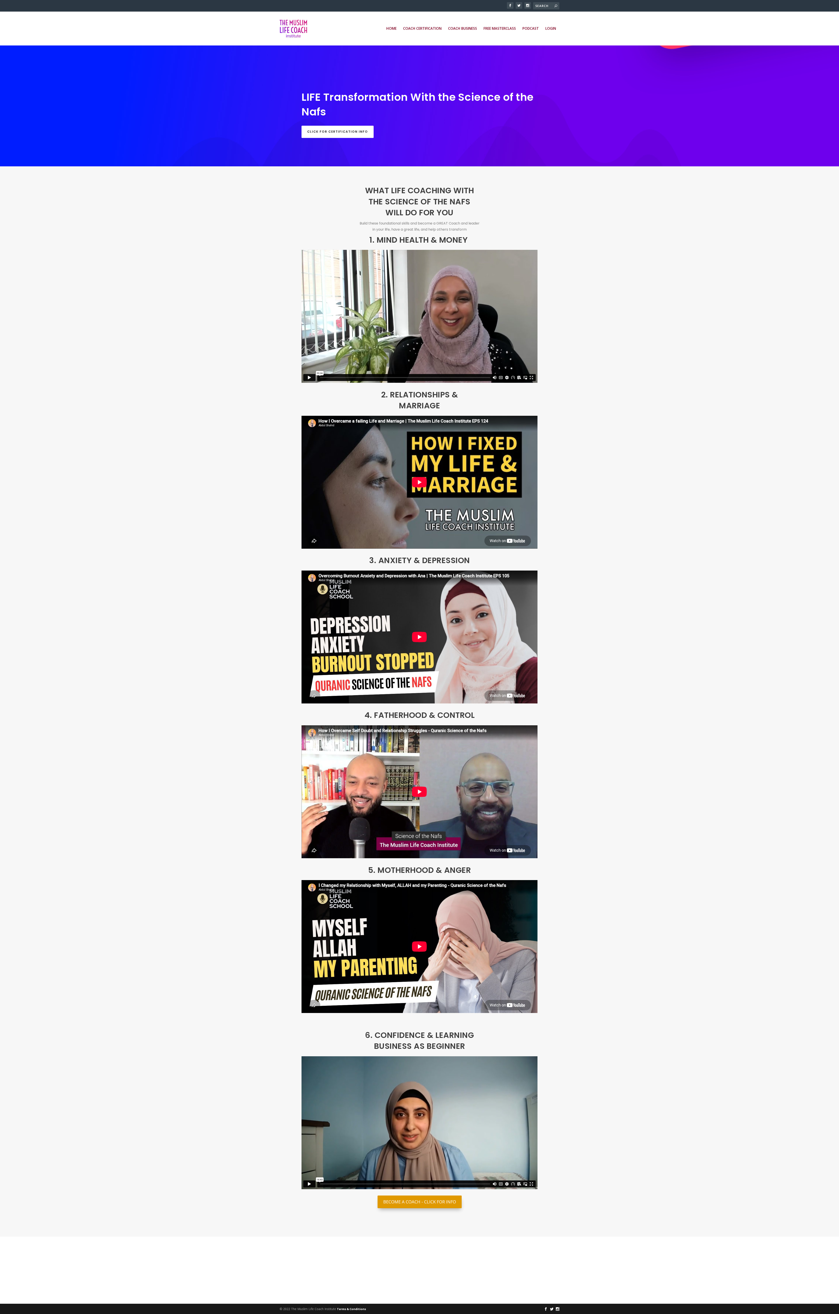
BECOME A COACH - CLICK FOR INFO (419, 1202)
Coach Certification (422, 29)
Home (391, 29)
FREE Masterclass (500, 29)
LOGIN (550, 29)
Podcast (530, 29)
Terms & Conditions (351, 1309)
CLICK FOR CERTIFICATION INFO (337, 131)
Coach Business (462, 29)
